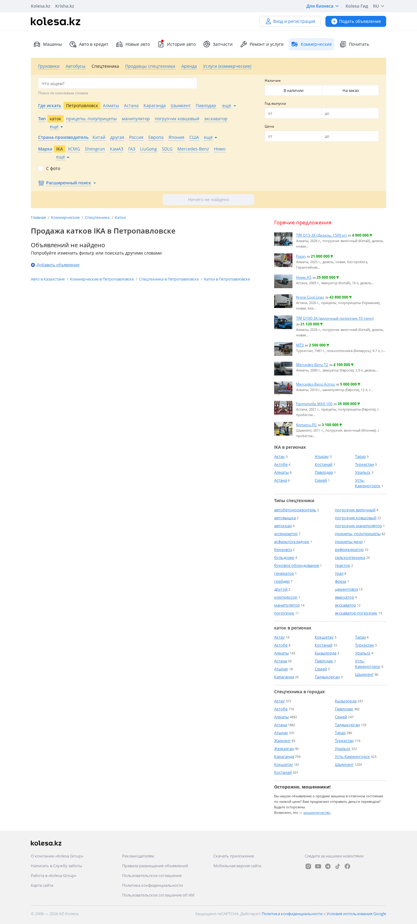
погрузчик (284, 613)
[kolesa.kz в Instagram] (308, 866)
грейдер (282, 581)
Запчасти (223, 44)
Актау (279, 456)
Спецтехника (98, 217)
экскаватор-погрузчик (356, 613)
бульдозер (284, 557)
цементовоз (346, 589)
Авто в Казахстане (48, 279)
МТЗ (300, 344)
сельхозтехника (350, 557)
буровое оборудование (296, 565)
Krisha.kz (64, 6)
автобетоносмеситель (295, 510)
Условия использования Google (356, 913)
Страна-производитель (63, 137)
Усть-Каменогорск (367, 482)
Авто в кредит (93, 44)
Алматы (281, 472)
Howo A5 (303, 277)
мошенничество (316, 812)
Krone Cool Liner (310, 297)
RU (376, 6)
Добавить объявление (58, 264)
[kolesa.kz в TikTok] (337, 866)
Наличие (273, 80)
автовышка (285, 517)
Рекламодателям (138, 856)
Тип (42, 118)
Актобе (281, 464)
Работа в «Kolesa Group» (53, 875)
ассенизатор (286, 533)
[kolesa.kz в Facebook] (347, 866)
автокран (283, 525)
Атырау (322, 456)
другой (281, 589)
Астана (280, 480)
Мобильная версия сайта (237, 865)
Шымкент (364, 674)
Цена (269, 126)
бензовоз (283, 549)
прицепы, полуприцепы (358, 533)
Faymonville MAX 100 (314, 403)
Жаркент (282, 740)
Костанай (323, 464)
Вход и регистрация (294, 21)
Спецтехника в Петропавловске (169, 279)
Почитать (359, 44)
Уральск (363, 472)
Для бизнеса (319, 6)
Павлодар (324, 472)
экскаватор (345, 605)
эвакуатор (344, 597)
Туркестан (364, 464)
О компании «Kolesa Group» (57, 856)
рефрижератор (349, 549)
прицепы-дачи (349, 541)
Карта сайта (42, 885)
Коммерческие (66, 217)
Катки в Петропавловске (227, 279)
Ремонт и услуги (267, 44)
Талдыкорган (327, 676)
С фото (53, 168)
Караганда (284, 676)
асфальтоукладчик (291, 541)
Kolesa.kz (40, 6)
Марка (45, 149)
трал (339, 573)
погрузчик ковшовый (355, 517)
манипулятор (287, 605)
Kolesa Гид (357, 6)
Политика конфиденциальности (152, 885)
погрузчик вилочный (355, 510)
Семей (321, 480)
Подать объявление (360, 21)
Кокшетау (324, 637)
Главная (39, 217)
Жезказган (284, 748)
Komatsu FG (306, 424)
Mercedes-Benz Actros (315, 384)
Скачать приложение (233, 856)
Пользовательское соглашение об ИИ (158, 895)
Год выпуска (275, 103)
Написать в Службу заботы (56, 865)
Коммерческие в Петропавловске (102, 279)
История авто (181, 44)
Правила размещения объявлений (155, 865)
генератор (284, 573)
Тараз (360, 456)
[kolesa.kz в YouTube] (318, 866)
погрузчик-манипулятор (358, 525)
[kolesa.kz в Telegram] (328, 866)
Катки (120, 217)
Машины (52, 44)
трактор (342, 565)
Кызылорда (325, 653)
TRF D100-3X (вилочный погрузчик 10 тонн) (335, 318)
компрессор (285, 597)
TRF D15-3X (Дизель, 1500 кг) (321, 235)
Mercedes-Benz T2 (312, 364)
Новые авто (137, 44)
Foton (301, 256)
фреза (340, 581)
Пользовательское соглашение (152, 875)
